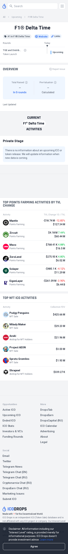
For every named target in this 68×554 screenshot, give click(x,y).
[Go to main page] (4, 6)
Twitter (7, 461)
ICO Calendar (48, 426)
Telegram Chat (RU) (15, 477)
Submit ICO (10, 499)
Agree (34, 546)
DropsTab (46, 409)
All (4, 17)
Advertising (47, 431)
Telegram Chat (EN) (15, 472)
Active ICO (9, 409)
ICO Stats (8, 426)
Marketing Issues (13, 493)
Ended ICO (9, 420)
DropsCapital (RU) (51, 420)
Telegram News (12, 466)
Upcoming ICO (12, 415)
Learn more (46, 539)
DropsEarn (46, 415)
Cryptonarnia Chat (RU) (17, 482)
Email (6, 456)
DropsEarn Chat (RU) (16, 488)
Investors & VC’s (13, 431)
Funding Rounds (13, 436)
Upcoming (17, 17)
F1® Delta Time (36, 17)
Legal (43, 442)
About (44, 436)
